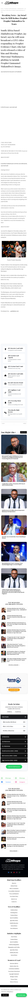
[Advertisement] (13, 88)
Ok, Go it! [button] (5, 995)
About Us (14, 883)
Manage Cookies (14, 976)
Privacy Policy (14, 979)
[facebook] (9, 872)
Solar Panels (5, 717)
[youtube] (14, 872)
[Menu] (2, 3)
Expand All (9, 711)
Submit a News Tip (14, 966)
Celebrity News (14, 910)
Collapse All (18, 711)
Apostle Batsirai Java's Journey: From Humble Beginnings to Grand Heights (12, 564)
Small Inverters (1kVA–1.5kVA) (10, 751)
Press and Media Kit (14, 893)
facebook (8, 782)
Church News (14, 936)
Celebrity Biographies (14, 944)
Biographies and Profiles (14, 947)
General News (14, 925)
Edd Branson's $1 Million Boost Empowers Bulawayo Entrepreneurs (13, 511)
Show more (23, 432)
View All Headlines (14, 851)
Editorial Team (14, 886)
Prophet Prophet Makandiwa (10, 8)
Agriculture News (14, 920)
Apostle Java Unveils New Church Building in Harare (14, 537)
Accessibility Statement (14, 891)
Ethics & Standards (14, 888)
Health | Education (14, 923)
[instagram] (17, 872)
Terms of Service (14, 982)
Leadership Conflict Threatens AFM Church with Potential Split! (13, 484)
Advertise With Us (14, 963)
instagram (22, 782)
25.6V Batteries (6, 741)
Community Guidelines (14, 968)
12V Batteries (5, 737)
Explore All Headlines (14, 665)
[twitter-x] (11, 872)
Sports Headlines (14, 918)
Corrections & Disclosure (14, 971)
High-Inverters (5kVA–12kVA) (9, 760)
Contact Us (14, 901)
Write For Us (14, 899)
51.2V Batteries (6, 746)
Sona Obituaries (14, 928)
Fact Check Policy (14, 896)
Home (2, 8)
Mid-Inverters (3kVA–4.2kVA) (9, 755)
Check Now (9, 991)
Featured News (14, 915)
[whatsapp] (19, 872)
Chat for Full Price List (14, 766)
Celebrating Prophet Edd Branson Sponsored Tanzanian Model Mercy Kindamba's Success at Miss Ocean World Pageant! (13, 591)
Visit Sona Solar (14, 689)
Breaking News (14, 912)
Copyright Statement (14, 974)
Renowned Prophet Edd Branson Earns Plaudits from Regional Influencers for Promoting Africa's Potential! (12, 457)
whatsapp (8, 778)
